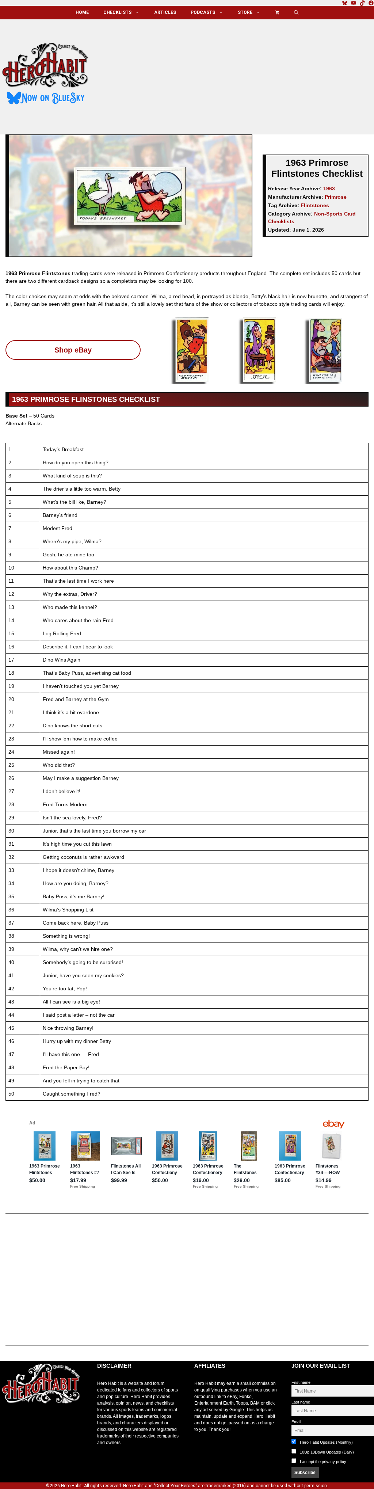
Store (245, 12)
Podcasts (203, 12)
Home (82, 12)
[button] (296, 12)
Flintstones (315, 205)
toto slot (7, 1421)
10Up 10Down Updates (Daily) (326, 1452)
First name (300, 1382)
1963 (329, 188)
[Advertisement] (237, 74)
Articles (165, 12)
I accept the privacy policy (323, 1461)
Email (296, 1422)
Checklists (117, 12)
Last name (300, 1402)
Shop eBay (73, 350)
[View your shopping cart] (277, 12)
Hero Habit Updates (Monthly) (326, 1442)
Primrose (336, 197)
